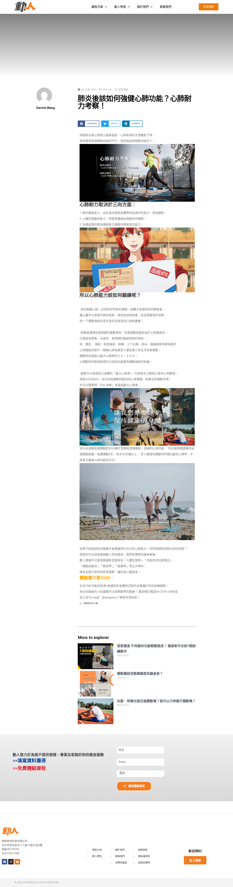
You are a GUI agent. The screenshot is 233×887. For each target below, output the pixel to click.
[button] (88, 123)
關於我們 (143, 7)
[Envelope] (17, 861)
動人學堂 (120, 7)
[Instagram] (11, 861)
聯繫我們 (165, 7)
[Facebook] (4, 861)
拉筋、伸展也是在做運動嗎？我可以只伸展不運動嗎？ (156, 701)
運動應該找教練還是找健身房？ (140, 673)
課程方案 (97, 7)
